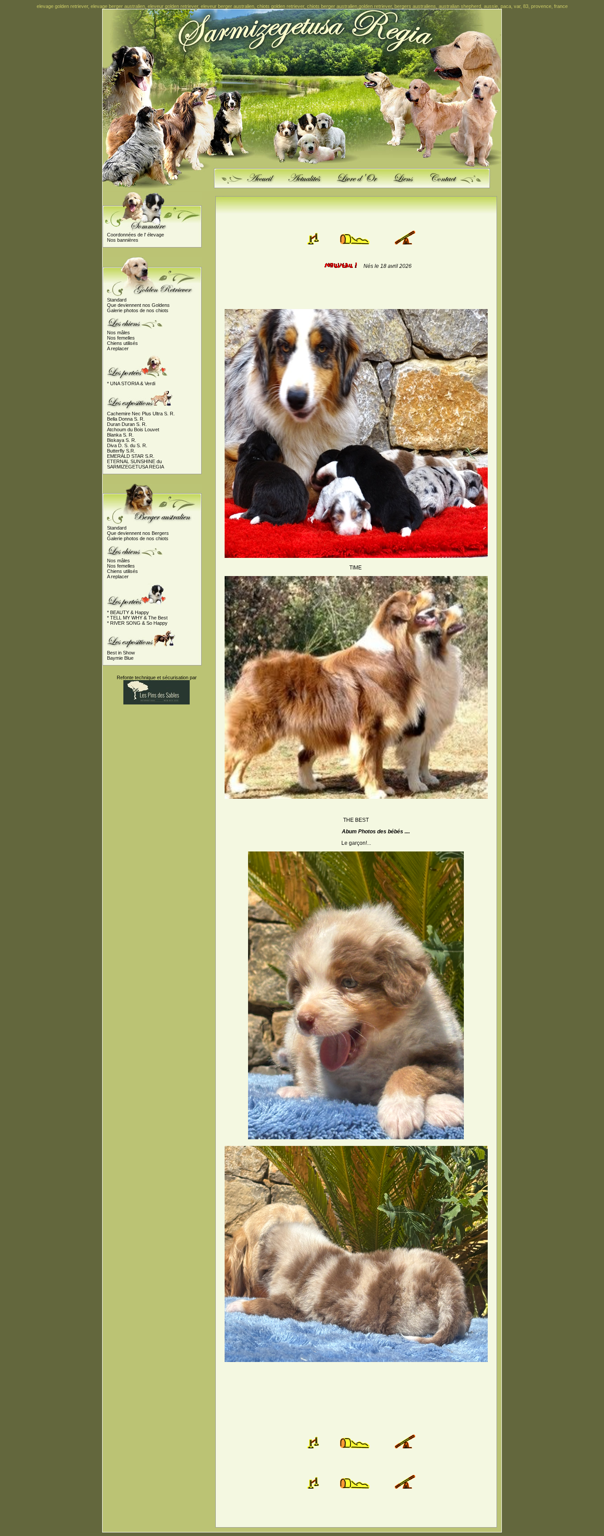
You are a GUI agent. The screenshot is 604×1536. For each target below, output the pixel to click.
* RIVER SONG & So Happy (137, 623)
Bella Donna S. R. (126, 419)
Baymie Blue (120, 658)
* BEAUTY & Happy (128, 612)
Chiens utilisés (122, 343)
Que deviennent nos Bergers (138, 533)
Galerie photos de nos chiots (137, 310)
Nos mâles (118, 332)
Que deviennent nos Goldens (138, 305)
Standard (116, 299)
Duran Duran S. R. (127, 424)
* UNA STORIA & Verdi (131, 383)
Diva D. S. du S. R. (127, 445)
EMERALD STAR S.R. (130, 456)
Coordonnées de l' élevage (135, 234)
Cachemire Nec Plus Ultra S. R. (141, 413)
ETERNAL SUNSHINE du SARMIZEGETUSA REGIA (135, 464)
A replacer (118, 348)
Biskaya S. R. (121, 440)
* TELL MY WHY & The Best (137, 617)
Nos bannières (122, 240)
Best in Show (121, 652)
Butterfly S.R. (121, 450)
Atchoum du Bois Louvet (133, 429)
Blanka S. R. (120, 434)
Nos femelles (121, 337)
